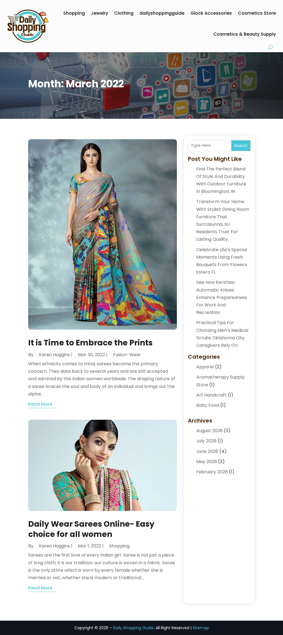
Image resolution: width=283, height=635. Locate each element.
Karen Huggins (54, 354)
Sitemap (201, 628)
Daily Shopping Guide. (133, 628)
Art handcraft (211, 395)
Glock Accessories (211, 13)
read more (40, 404)
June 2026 (207, 451)
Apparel (205, 367)
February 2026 (212, 472)
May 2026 (206, 461)
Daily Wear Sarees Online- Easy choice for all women (91, 529)
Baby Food (207, 405)
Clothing (123, 13)
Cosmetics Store (257, 13)
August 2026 (209, 430)
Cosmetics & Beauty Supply (244, 34)
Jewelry (99, 13)
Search (241, 145)
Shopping (74, 13)
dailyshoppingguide (162, 13)
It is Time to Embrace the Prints (90, 342)
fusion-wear (127, 354)
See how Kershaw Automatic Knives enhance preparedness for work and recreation (221, 297)
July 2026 (206, 441)
